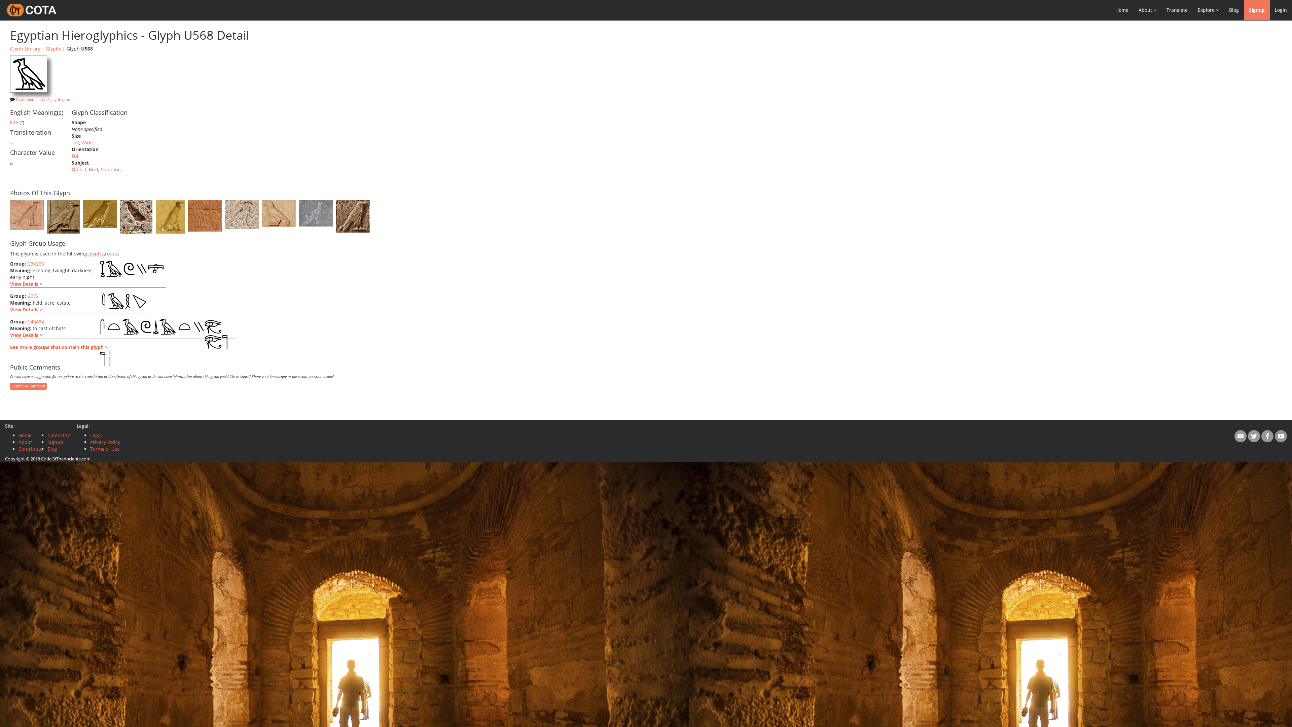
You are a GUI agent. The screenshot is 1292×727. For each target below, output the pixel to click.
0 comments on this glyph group (44, 99)
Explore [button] (1207, 10)
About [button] (1146, 10)
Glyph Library (25, 48)
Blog (1234, 10)
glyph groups (103, 253)
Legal (96, 435)
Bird (93, 169)
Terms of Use (105, 449)
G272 (33, 296)
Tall (75, 142)
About (25, 442)
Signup (1257, 10)
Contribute (31, 449)
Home (1121, 10)
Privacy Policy (105, 442)
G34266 (35, 264)
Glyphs (53, 48)
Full (76, 156)
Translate (1177, 10)
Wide (87, 142)
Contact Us (59, 435)
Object (79, 169)
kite (14, 122)
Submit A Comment (28, 386)
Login (1281, 10)
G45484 (35, 321)
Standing (111, 169)
